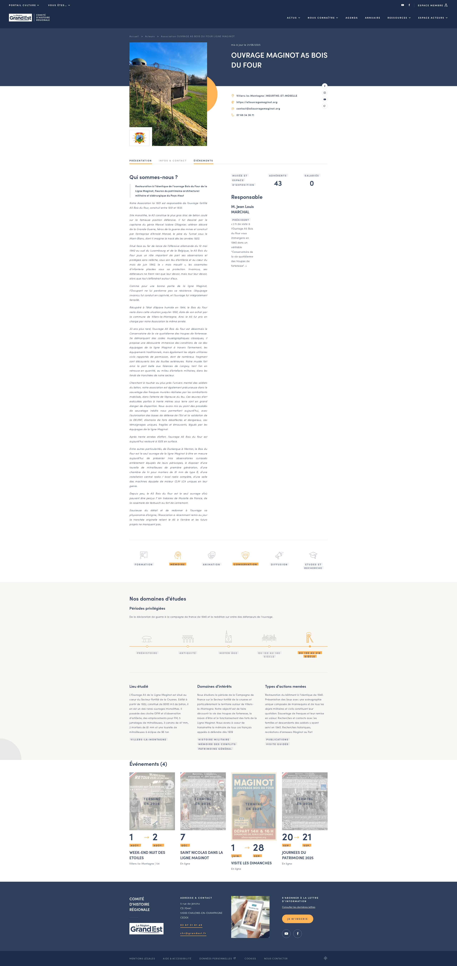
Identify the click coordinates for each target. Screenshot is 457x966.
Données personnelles (216, 958)
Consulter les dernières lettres (298, 907)
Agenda (352, 17)
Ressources (398, 17)
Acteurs (150, 36)
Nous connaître (321, 17)
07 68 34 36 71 (245, 115)
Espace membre (431, 5)
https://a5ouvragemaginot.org (257, 102)
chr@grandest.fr (193, 933)
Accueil (134, 36)
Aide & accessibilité (177, 958)
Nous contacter (276, 958)
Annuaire (372, 17)
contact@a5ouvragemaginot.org (258, 108)
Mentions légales (142, 958)
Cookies (250, 958)
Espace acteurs (431, 17)
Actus (292, 17)
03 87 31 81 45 (191, 925)
